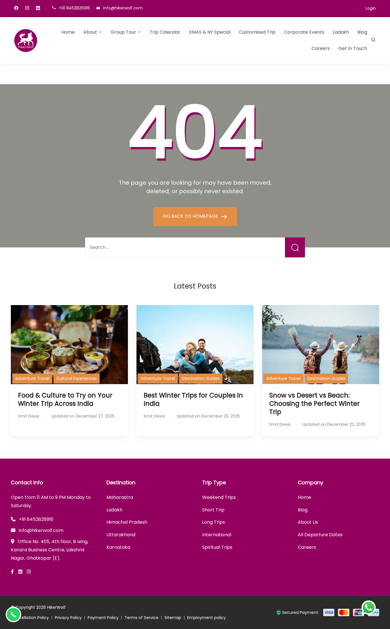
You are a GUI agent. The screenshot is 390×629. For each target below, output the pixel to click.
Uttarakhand (120, 534)
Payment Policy (103, 617)
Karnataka (118, 547)
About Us (308, 522)
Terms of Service (141, 617)
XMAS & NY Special (209, 32)
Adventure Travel (32, 378)
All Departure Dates (320, 534)
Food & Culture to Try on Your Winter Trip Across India (65, 399)
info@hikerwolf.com (123, 8)
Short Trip (213, 510)
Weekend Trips (219, 497)
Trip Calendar (165, 32)
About (90, 32)
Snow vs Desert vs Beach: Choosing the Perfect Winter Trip (314, 403)
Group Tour (123, 32)
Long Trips (213, 522)
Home (68, 32)
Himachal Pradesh (126, 522)
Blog (362, 32)
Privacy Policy (68, 617)
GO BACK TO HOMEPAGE (191, 216)
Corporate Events (304, 32)
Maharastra (119, 497)
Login (370, 8)
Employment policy (206, 617)
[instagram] (27, 8)
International (216, 534)
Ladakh (341, 32)
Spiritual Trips (217, 547)
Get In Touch (352, 48)
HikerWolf (56, 607)
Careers (320, 48)
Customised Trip (257, 32)
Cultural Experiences (76, 378)
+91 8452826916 (74, 8)
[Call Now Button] (13, 614)
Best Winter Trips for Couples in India (193, 399)
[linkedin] (38, 8)
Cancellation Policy (30, 617)
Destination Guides (201, 378)
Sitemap (172, 617)
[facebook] (16, 8)
